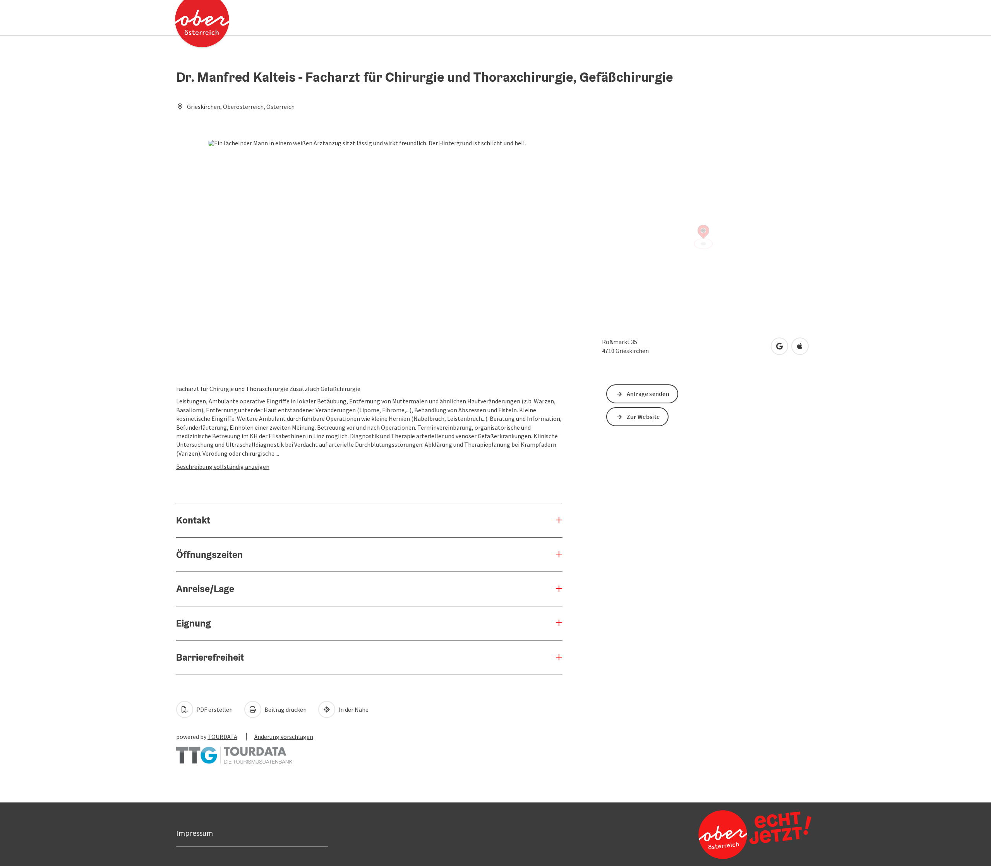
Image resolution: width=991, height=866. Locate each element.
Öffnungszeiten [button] (209, 554)
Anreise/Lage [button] (205, 588)
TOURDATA (222, 736)
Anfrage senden (648, 394)
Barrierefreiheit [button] (210, 657)
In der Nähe (353, 709)
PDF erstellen (214, 709)
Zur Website (643, 416)
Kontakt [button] (193, 520)
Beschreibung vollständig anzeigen (222, 466)
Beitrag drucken (285, 709)
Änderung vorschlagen (283, 736)
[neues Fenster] (234, 751)
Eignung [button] (193, 623)
